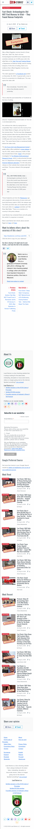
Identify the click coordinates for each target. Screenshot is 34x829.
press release (25, 149)
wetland (17, 207)
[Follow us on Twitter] (22, 403)
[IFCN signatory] (17, 801)
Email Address (9, 419)
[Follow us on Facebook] (12, 403)
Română (6, 757)
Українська (22, 759)
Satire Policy (7, 744)
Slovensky (7, 759)
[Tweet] (31, 2)
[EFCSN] (17, 811)
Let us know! (20, 382)
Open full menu (3, 2)
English (21, 752)
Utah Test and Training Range (22, 61)
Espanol (6, 754)
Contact (21, 748)
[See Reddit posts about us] (5, 406)
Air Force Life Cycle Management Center (17, 147)
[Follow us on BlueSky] (8, 403)
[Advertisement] (17, 331)
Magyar (21, 754)
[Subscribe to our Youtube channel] (26, 403)
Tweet (22, 28)
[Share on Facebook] (4, 248)
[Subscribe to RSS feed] (8, 406)
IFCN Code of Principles (7, 741)
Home (5, 737)
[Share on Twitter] (8, 248)
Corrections (22, 746)
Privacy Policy (23, 744)
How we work (22, 739)
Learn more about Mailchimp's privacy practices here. (14, 449)
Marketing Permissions (11, 427)
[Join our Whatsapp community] (19, 403)
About (20, 737)
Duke (19, 153)
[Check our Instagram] (15, 403)
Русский (21, 757)
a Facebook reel (21, 73)
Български (7, 752)
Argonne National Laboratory (10, 162)
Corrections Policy (9, 746)
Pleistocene (23, 198)
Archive (6, 748)
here (9, 223)
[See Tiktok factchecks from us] (5, 403)
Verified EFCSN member (13, 392)
